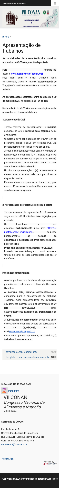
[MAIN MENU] (55, 3)
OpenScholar (50, 463)
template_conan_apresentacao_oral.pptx (27, 357)
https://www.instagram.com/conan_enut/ (4, 390)
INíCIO (5, 37)
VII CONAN (15, 397)
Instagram (13, 390)
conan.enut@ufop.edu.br (22, 331)
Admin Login (7, 459)
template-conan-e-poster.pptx (21, 352)
